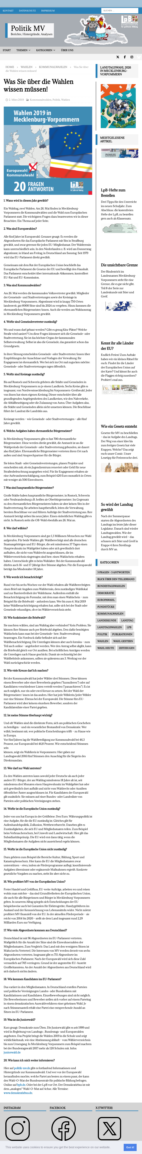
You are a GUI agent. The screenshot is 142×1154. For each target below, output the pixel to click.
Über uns (67, 50)
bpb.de (21, 1084)
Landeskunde (106, 620)
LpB (129, 627)
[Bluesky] (139, 57)
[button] (111, 1147)
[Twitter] (117, 57)
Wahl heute (105, 647)
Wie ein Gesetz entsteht (119, 426)
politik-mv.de (22, 1068)
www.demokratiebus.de (18, 1093)
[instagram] (132, 57)
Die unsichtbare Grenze (119, 265)
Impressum (48, 10)
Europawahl (106, 599)
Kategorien (44, 50)
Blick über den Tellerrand (115, 579)
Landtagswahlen (109, 627)
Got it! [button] (130, 1147)
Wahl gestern (123, 641)
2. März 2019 (16, 99)
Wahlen (26, 67)
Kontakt (8, 10)
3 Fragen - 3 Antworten (113, 572)
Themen (22, 50)
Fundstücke (105, 606)
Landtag (127, 620)
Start (7, 50)
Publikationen (122, 634)
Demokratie (105, 593)
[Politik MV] (71, 44)
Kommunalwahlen (40, 99)
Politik (56, 99)
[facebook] (124, 57)
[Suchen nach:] (119, 10)
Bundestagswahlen (111, 585)
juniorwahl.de (12, 1052)
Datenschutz (27, 10)
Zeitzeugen (126, 647)
